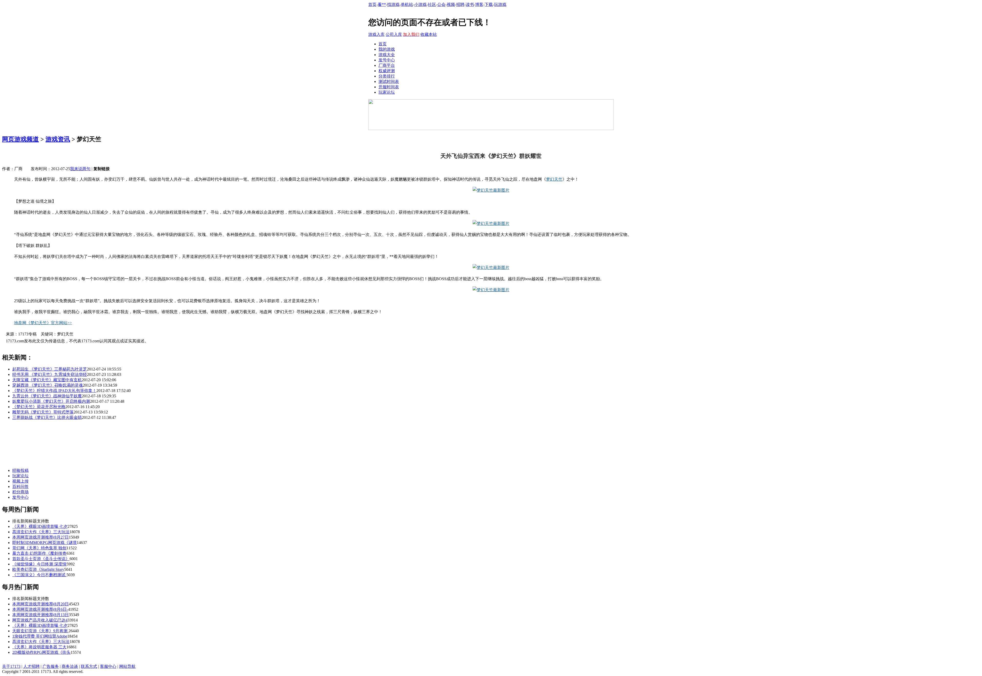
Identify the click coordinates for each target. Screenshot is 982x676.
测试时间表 (388, 81)
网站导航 (127, 666)
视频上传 (20, 481)
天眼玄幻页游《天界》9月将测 (40, 631)
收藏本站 (428, 34)
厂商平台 (386, 65)
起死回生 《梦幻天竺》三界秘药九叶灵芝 (49, 369)
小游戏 (420, 4)
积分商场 (20, 492)
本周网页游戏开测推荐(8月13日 (40, 615)
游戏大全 (386, 54)
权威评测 (386, 71)
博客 (479, 4)
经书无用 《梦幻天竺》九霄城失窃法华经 (49, 374)
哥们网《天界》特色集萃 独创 (39, 548)
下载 (489, 4)
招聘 (460, 4)
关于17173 (11, 666)
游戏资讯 (58, 139)
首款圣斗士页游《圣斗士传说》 (41, 559)
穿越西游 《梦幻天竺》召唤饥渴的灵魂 (47, 385)
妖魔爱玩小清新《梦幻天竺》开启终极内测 (51, 401)
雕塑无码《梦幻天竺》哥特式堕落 (43, 412)
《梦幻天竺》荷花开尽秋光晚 (38, 407)
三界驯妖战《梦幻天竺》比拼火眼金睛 (47, 417)
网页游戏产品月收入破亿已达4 (40, 620)
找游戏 (393, 4)
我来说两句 (80, 169)
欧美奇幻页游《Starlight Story (38, 569)
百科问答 (20, 486)
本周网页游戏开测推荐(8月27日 (40, 537)
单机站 (407, 4)
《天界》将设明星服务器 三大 (39, 647)
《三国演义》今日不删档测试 (39, 575)
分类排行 (386, 76)
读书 (470, 4)
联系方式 (89, 666)
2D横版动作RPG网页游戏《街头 (41, 652)
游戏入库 (376, 34)
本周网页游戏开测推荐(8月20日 (40, 604)
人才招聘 (31, 666)
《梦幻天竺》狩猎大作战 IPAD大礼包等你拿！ (54, 390)
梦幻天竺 (554, 179)
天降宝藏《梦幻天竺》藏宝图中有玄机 (47, 380)
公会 (441, 4)
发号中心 (386, 60)
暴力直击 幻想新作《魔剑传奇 (39, 553)
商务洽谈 (70, 666)
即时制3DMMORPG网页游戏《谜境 (44, 542)
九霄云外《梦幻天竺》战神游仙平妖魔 (47, 396)
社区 (432, 4)
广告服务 (50, 666)
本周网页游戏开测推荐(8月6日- (40, 609)
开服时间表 (388, 87)
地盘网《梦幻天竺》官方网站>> (43, 323)
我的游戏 (386, 49)
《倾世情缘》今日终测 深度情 (39, 564)
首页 (372, 4)
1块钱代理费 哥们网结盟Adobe (39, 636)
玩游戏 (500, 4)
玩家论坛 (386, 92)
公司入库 (394, 34)
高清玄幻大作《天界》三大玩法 (41, 532)
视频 (451, 4)
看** (382, 4)
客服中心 (108, 666)
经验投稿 (20, 470)
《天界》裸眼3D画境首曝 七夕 (40, 526)
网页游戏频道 (20, 139)
